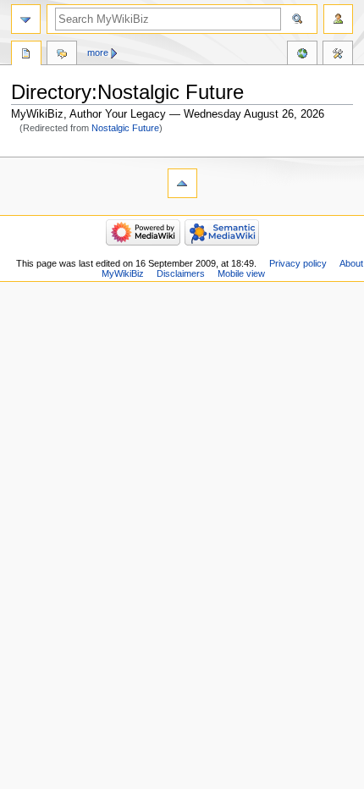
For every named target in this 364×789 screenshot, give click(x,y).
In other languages (302, 55)
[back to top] (182, 183)
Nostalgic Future (125, 128)
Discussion (61, 55)
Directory (26, 55)
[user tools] (338, 19)
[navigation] (26, 19)
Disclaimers (181, 273)
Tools (337, 55)
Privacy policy (298, 263)
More (97, 52)
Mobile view (241, 273)
